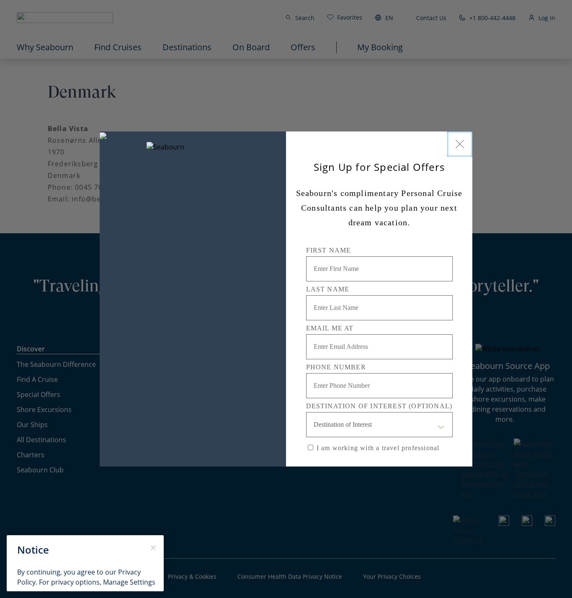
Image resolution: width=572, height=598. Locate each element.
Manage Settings (129, 582)
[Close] (459, 144)
